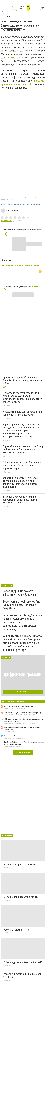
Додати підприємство (23, 752)
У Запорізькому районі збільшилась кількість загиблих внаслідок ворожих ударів (22, 465)
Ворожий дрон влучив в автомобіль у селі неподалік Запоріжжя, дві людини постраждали (23, 449)
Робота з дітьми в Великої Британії (22, 962)
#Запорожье (35, 204)
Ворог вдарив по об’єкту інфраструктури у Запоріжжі (20, 592)
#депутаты (17, 204)
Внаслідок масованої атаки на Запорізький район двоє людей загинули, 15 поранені (20, 499)
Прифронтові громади (22, 674)
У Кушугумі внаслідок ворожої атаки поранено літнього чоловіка (22, 413)
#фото (3, 204)
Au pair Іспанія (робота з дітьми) (21, 896)
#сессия (10, 204)
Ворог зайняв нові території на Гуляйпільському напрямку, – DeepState (21, 605)
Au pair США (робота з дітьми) (19, 864)
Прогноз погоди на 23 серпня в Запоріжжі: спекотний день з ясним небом (22, 380)
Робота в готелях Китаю (16, 929)
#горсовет (26, 204)
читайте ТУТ (13, 57)
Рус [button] (42, 8)
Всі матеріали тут (23, 692)
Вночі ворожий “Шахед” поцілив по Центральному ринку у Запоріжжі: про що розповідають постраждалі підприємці (22, 622)
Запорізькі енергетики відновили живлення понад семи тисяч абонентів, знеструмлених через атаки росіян (21, 482)
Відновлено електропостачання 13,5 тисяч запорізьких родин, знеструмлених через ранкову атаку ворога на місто (22, 397)
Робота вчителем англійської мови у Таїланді (22, 975)
